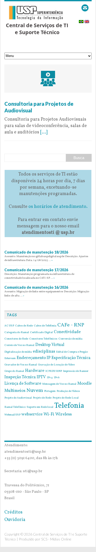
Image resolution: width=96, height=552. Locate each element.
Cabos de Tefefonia (45, 326)
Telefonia (69, 406)
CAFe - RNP (70, 325)
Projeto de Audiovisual (18, 398)
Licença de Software (22, 383)
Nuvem (34, 390)
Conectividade (67, 332)
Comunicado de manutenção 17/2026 (36, 270)
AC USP (9, 326)
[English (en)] (86, 20)
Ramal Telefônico (15, 407)
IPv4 (50, 378)
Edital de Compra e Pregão (72, 352)
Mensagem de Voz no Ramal (59, 384)
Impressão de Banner (75, 371)
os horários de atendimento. (58, 207)
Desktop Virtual (49, 345)
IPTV (41, 377)
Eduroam (10, 358)
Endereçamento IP (33, 358)
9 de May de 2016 (22, 97)
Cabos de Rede (24, 326)
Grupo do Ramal (14, 371)
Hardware (34, 371)
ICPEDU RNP (53, 371)
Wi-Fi (49, 414)
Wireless (63, 414)
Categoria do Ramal (16, 332)
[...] (43, 132)
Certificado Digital (41, 332)
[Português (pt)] (81, 20)
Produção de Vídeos (68, 391)
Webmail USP (12, 415)
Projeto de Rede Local (65, 398)
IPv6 (56, 378)
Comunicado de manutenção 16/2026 (36, 287)
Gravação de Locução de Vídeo (56, 365)
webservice (32, 414)
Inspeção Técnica (20, 377)
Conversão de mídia (70, 339)
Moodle (84, 383)
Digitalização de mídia (18, 352)
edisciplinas (44, 351)
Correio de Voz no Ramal (19, 345)
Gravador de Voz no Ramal (20, 365)
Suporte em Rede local (40, 407)
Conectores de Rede (16, 339)
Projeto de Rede (42, 398)
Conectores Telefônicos (43, 339)
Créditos (13, 512)
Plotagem (50, 391)
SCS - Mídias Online (56, 539)
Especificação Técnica (70, 358)
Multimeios (14, 391)
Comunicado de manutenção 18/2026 (36, 252)
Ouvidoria (14, 520)
